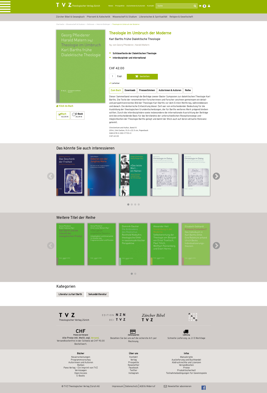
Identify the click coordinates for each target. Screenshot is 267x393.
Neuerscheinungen (80, 357)
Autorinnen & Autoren (135, 6)
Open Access (80, 373)
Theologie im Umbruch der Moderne (125, 24)
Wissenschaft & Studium (125, 17)
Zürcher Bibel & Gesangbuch (70, 17)
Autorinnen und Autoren (80, 362)
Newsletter (133, 365)
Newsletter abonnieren (179, 386)
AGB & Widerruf (147, 386)
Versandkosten (186, 365)
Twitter (133, 370)
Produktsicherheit (186, 370)
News (110, 6)
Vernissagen (81, 370)
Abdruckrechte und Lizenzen (186, 362)
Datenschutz (131, 386)
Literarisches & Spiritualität (153, 17)
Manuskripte (186, 357)
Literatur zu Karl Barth (70, 294)
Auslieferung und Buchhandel (186, 360)
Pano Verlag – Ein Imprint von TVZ (81, 367)
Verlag (133, 360)
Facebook (133, 367)
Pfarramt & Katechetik (98, 17)
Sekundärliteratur (97, 294)
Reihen (80, 365)
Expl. (119, 76)
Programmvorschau (81, 360)
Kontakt (150, 6)
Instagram (133, 373)
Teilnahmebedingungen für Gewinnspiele (186, 373)
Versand (95, 338)
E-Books (80, 376)
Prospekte (119, 6)
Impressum (117, 386)
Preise (186, 367)
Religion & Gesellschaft (181, 17)
